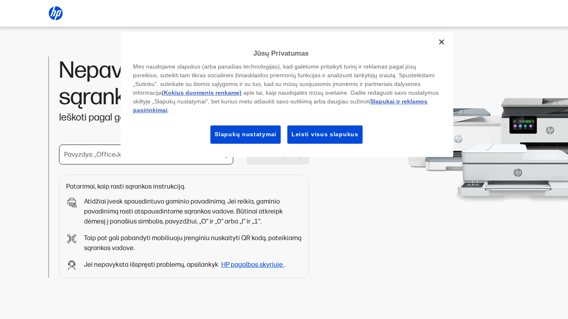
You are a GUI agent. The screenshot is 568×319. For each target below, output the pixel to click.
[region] (287, 94)
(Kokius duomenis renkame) (202, 92)
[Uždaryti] (441, 42)
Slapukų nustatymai (246, 134)
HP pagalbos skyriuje (252, 264)
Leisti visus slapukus (324, 134)
